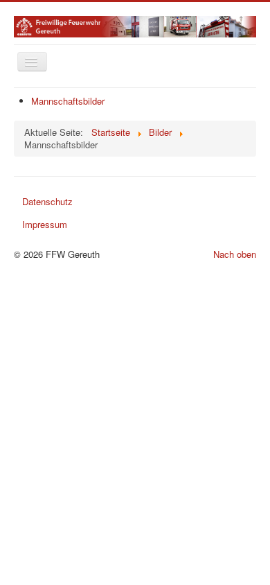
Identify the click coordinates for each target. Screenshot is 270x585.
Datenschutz (47, 201)
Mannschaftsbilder (68, 100)
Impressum (44, 224)
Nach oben (234, 254)
